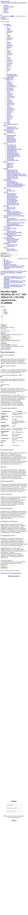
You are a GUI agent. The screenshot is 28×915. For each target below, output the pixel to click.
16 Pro (8, 30)
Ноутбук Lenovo (11, 207)
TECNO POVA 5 (11, 195)
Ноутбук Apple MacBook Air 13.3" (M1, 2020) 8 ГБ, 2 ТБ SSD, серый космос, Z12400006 (14, 267)
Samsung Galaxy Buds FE (13, 211)
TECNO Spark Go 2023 (13, 203)
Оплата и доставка (9, 6)
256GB (5, 312)
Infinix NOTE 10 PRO (12, 128)
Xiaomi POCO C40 (12, 152)
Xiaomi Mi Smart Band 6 (13, 154)
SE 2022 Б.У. (10, 88)
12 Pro (8, 59)
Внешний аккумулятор (10, 233)
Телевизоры (7, 226)
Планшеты (6, 243)
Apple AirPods (10, 77)
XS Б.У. (9, 113)
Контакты (6, 8)
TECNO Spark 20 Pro (12, 200)
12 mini (9, 57)
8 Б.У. (8, 120)
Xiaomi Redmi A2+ (12, 147)
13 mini (9, 50)
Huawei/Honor (7, 179)
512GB (5, 313)
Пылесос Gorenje (11, 231)
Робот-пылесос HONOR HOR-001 (16, 185)
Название (14, 801)
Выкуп (5, 10)
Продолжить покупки (6, 573)
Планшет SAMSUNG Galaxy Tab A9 (16, 174)
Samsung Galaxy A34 (12, 177)
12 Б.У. (8, 99)
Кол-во (2, 324)
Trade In (6, 9)
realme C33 (10, 164)
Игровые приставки (9, 238)
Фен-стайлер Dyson (12, 250)
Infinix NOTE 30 (11, 142)
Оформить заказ (17, 573)
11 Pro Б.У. (9, 107)
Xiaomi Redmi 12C (11, 146)
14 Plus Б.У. (10, 82)
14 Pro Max (10, 45)
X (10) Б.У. (9, 115)
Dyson (5, 247)
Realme (5, 161)
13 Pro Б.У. (9, 95)
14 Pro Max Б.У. (11, 85)
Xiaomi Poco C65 (11, 145)
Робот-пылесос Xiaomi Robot (14, 232)
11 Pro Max (10, 63)
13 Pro (8, 52)
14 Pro (8, 43)
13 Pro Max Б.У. (11, 96)
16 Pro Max (10, 31)
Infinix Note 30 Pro (11, 139)
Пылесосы (6, 229)
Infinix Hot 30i (10, 136)
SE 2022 (9, 46)
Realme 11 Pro (10, 163)
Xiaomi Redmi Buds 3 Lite (13, 156)
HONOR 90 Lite (11, 181)
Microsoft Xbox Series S (13, 239)
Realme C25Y (10, 157)
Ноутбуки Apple (11, 208)
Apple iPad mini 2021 (12, 244)
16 (7, 27)
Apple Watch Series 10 (12, 124)
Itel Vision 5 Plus (11, 190)
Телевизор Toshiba (11, 228)
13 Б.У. (8, 92)
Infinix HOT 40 (11, 138)
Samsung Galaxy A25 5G (13, 172)
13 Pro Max (10, 53)
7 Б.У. (8, 121)
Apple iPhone (7, 24)
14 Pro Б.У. (9, 84)
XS (7, 67)
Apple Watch (7, 122)
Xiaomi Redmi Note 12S (13, 153)
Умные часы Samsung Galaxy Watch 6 (16, 175)
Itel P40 (9, 189)
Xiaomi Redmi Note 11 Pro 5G (14, 149)
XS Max (9, 66)
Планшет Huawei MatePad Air (14, 183)
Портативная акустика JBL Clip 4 (15, 222)
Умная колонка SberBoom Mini (15, 225)
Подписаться (4, 567)
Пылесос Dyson (11, 249)
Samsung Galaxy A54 (12, 178)
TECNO (6, 192)
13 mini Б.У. (10, 93)
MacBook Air (7, 263)
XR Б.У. (9, 114)
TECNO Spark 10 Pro (12, 197)
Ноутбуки (6, 206)
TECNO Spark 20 (11, 199)
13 (7, 49)
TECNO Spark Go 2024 (13, 204)
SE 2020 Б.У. (10, 89)
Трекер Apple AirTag (12, 75)
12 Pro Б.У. (9, 102)
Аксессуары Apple (12, 74)
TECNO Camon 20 (12, 193)
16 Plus (8, 28)
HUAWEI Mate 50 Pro (12, 182)
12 (7, 56)
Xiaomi (5, 143)
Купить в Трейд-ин (6, 349)
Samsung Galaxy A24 (12, 171)
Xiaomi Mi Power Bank (13, 160)
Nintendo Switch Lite (12, 240)
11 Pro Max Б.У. (11, 109)
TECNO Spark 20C (12, 201)
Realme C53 (10, 167)
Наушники (6, 210)
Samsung (6, 168)
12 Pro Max (10, 60)
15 (7, 34)
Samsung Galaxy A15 (12, 170)
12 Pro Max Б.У (11, 103)
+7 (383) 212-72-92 (6, 16)
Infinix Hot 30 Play (11, 135)
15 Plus (8, 35)
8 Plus (8, 70)
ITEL (5, 188)
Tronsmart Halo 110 (12, 218)
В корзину (3, 325)
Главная (6, 5)
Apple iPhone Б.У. (8, 78)
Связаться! (3, 343)
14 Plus (8, 42)
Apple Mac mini (11, 132)
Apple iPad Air (10, 246)
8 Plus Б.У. (9, 118)
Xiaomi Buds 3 (10, 158)
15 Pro (8, 36)
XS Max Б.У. (10, 111)
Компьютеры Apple (9, 129)
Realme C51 (10, 165)
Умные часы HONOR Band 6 (14, 186)
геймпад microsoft (11, 242)
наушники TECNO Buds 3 (14, 214)
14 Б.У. (8, 81)
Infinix (5, 125)
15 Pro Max (10, 38)
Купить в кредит (5, 338)
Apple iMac (10, 131)
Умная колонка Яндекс (13, 224)
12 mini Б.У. (10, 100)
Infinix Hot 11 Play (11, 127)
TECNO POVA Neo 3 (12, 196)
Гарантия (6, 12)
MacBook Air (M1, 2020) (10, 264)
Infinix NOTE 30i (11, 140)
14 (7, 41)
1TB (5, 309)
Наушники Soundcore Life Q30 (15, 213)
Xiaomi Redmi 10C (11, 150)
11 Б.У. (8, 106)
